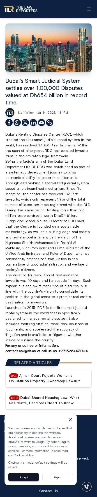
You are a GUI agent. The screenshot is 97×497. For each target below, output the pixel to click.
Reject (57, 477)
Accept (23, 477)
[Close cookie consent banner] (70, 419)
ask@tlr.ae (27, 351)
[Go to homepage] (20, 9)
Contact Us (48, 490)
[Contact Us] (87, 487)
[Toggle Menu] (88, 9)
